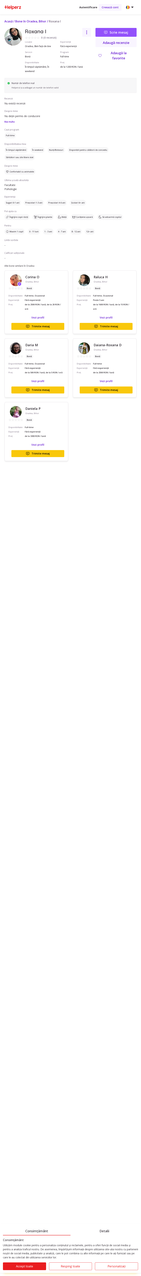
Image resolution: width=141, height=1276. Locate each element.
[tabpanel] (70, 1255)
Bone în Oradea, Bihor (30, 21)
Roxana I (55, 21)
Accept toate (24, 1266)
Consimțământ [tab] (36, 1231)
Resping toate (70, 1266)
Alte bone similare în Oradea (19, 265)
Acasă (8, 21)
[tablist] (70, 1230)
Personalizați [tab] (117, 1266)
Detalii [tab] (104, 1231)
